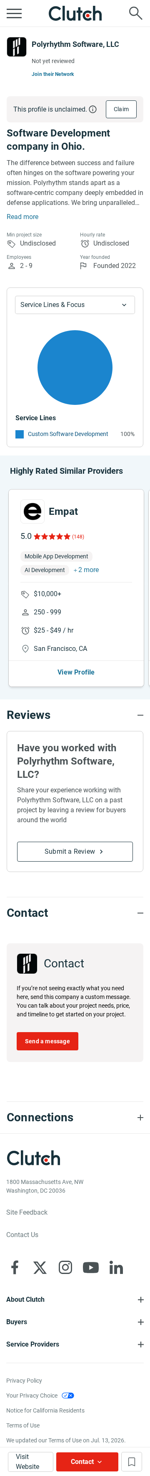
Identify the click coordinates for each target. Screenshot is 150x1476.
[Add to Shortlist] (132, 1461)
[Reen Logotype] (32, 511)
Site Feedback (27, 1212)
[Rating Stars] (51, 536)
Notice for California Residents (45, 1410)
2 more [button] (88, 570)
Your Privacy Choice (32, 1395)
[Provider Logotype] (17, 47)
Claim (121, 109)
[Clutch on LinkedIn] (116, 1267)
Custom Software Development (68, 434)
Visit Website (27, 1462)
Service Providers (32, 1344)
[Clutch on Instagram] (65, 1267)
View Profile (76, 672)
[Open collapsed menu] (14, 13)
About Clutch (25, 1299)
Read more (22, 217)
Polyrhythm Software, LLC (75, 44)
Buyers (16, 1322)
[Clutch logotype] (75, 13)
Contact (82, 1462)
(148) (78, 537)
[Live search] (136, 13)
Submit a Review (70, 851)
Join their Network (53, 74)
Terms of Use (23, 1425)
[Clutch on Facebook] (14, 1267)
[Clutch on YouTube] (90, 1267)
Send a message (47, 1041)
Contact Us (22, 1235)
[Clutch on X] (40, 1267)
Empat (63, 511)
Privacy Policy (24, 1380)
